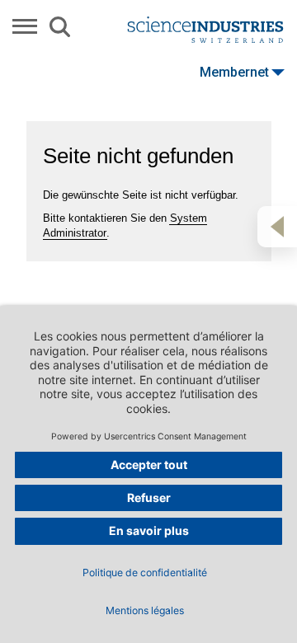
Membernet (234, 72)
